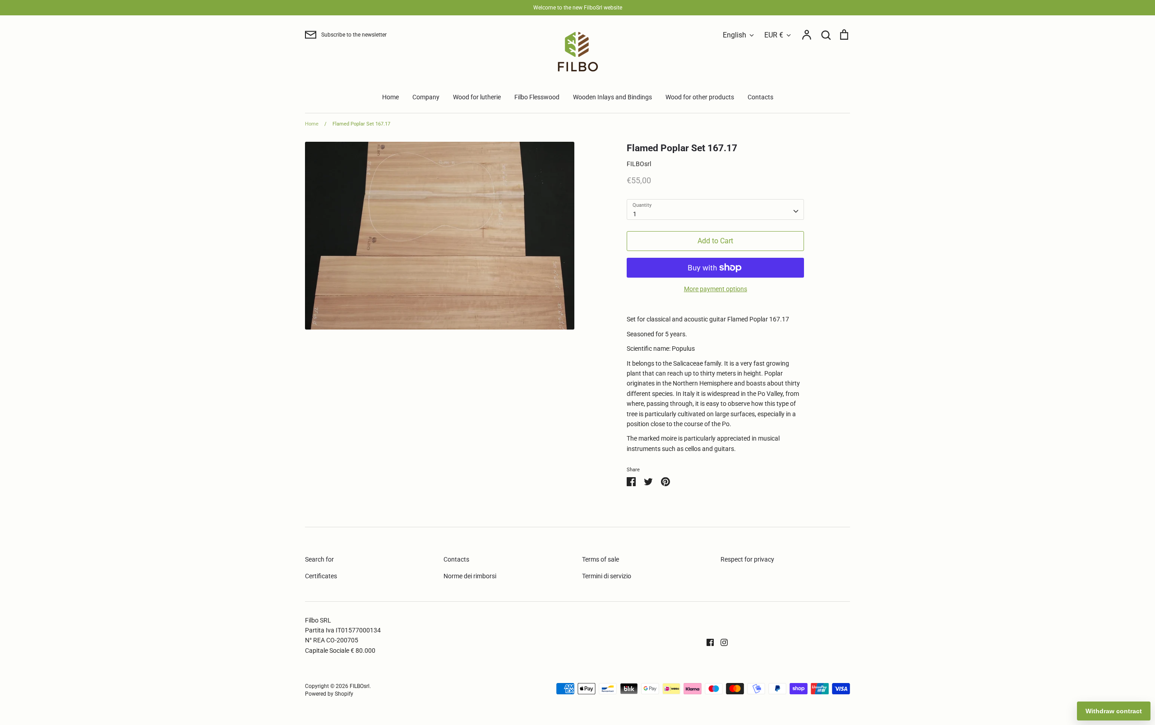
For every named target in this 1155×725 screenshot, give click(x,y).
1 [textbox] (635, 214)
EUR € (773, 35)
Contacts (760, 97)
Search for (319, 559)
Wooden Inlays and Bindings (612, 97)
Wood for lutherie (477, 97)
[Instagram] (721, 642)
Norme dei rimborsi (470, 576)
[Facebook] (707, 642)
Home (390, 97)
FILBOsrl (639, 163)
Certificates (321, 576)
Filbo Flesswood (536, 97)
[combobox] (715, 209)
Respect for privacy (747, 559)
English (734, 35)
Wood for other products (699, 97)
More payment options (715, 289)
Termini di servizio (606, 576)
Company (425, 97)
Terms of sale (600, 559)
